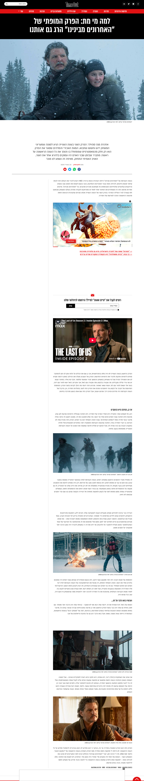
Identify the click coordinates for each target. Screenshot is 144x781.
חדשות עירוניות (121, 11)
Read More (71, 240)
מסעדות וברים (56, 11)
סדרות (106, 11)
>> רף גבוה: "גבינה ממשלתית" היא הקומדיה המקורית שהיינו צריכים (106, 254)
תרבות (42, 11)
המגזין (95, 11)
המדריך (84, 11)
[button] (130, 201)
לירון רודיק (76, 165)
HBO (103, 767)
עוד (21, 11)
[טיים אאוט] (72, 5)
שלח (70, 306)
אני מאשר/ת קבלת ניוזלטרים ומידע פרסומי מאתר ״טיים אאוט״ (100, 310)
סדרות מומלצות (96, 767)
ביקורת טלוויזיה (127, 767)
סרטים (31, 11)
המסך (119, 767)
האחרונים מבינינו (111, 767)
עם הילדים (71, 11)
